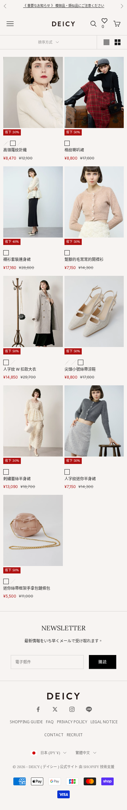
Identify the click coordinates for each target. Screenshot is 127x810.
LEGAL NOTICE (104, 722)
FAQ (50, 722)
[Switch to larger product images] (106, 42)
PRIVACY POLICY (72, 722)
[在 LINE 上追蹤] (89, 709)
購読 (102, 662)
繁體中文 (83, 753)
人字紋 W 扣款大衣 (19, 369)
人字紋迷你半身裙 (80, 479)
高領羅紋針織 (15, 150)
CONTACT (54, 735)
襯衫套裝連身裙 (17, 260)
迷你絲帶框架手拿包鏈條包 (26, 588)
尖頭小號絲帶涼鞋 (80, 369)
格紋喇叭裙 (74, 150)
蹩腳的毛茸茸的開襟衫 (84, 260)
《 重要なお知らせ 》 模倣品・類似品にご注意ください (63, 6)
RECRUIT (75, 735)
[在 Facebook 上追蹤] (38, 709)
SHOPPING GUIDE (26, 722)
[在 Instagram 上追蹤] (72, 709)
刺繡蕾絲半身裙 (17, 479)
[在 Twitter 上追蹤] (55, 709)
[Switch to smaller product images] (117, 42)
